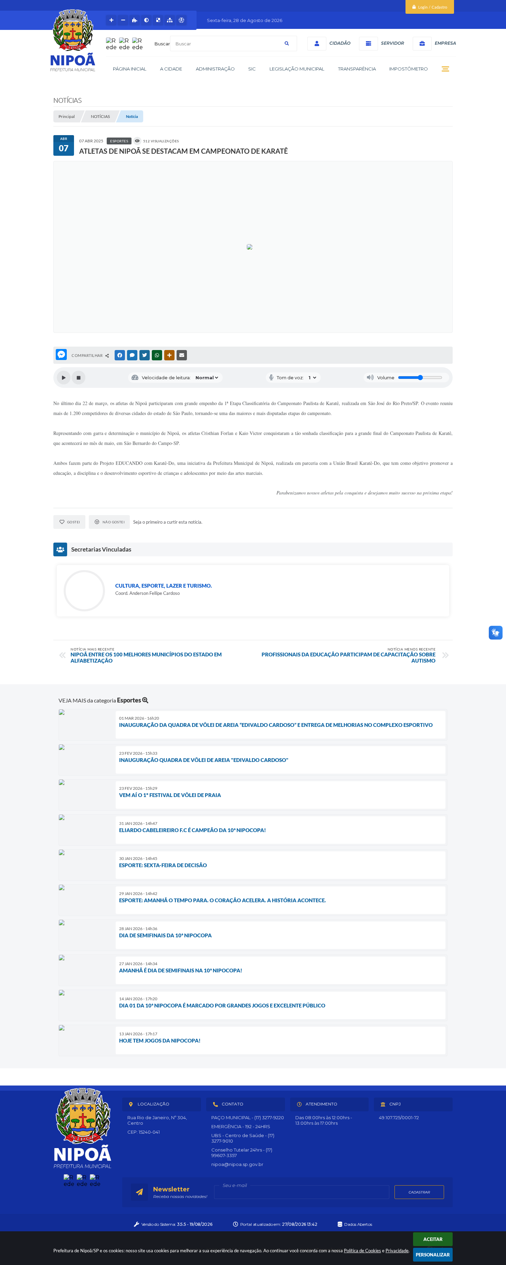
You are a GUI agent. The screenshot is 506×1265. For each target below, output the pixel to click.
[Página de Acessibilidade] (181, 20)
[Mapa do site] (170, 20)
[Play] (64, 377)
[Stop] (78, 377)
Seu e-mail (235, 1185)
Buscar (162, 43)
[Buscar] (286, 43)
